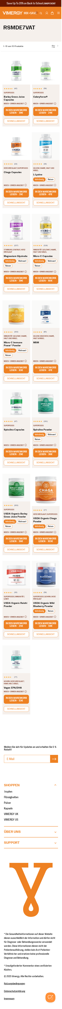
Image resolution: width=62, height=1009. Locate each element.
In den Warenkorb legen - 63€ (16, 369)
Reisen (50, 179)
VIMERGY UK (11, 814)
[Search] (41, 13)
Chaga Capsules (12, 172)
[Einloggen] (46, 14)
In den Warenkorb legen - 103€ (45, 540)
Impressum (9, 998)
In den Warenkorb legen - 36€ (45, 453)
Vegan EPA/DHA (13, 688)
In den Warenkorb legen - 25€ (16, 624)
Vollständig (39, 179)
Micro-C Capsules (43, 256)
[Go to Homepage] (12, 13)
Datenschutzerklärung (14, 991)
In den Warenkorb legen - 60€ (45, 279)
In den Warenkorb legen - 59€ (45, 624)
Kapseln (8, 808)
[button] (52, 13)
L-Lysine (37, 175)
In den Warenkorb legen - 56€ (16, 540)
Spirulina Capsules (14, 430)
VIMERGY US (11, 819)
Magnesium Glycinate (15, 256)
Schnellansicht (16, 121)
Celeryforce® (40, 97)
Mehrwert (22, 261)
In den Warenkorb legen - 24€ (45, 111)
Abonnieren (54, 762)
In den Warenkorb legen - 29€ (16, 453)
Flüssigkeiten (11, 797)
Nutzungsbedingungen (14, 983)
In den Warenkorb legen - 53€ (16, 699)
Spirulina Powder (42, 430)
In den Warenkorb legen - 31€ (16, 193)
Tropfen (8, 791)
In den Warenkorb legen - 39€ (16, 111)
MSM (36, 342)
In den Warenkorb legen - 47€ (45, 193)
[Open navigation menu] (58, 13)
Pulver (7, 802)
